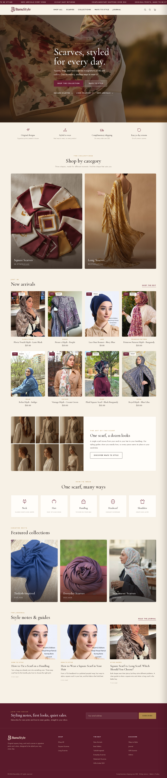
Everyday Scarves (99, 755)
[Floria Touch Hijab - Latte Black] (28, 314)
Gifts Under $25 (98, 763)
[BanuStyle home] (21, 9)
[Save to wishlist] (42, 294)
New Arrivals (103, 93)
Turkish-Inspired (98, 750)
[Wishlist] (150, 9)
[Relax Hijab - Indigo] (28, 374)
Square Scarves (62, 93)
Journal (117, 10)
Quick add (28, 333)
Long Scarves (83, 93)
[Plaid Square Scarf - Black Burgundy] (102, 374)
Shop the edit (149, 285)
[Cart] (155, 9)
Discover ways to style (106, 455)
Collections (84, 10)
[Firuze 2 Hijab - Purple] (65, 314)
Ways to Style (102, 10)
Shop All (58, 10)
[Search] (145, 9)
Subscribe (147, 716)
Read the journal (147, 619)
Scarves (70, 10)
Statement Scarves (99, 759)
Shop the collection (68, 83)
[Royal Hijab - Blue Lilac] (139, 374)
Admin (130, 755)
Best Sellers (97, 746)
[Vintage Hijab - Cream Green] (65, 374)
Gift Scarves (132, 750)
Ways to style (96, 83)
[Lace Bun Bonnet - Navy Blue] (102, 314)
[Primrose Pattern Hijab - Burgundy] (139, 314)
